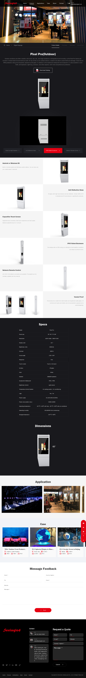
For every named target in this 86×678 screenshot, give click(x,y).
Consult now (80, 45)
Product (32, 3)
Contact (61, 3)
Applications (40, 3)
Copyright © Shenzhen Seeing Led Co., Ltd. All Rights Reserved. (67, 675)
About (54, 3)
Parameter (64, 45)
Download (72, 45)
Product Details (55, 45)
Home (25, 3)
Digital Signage (18, 45)
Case (48, 3)
